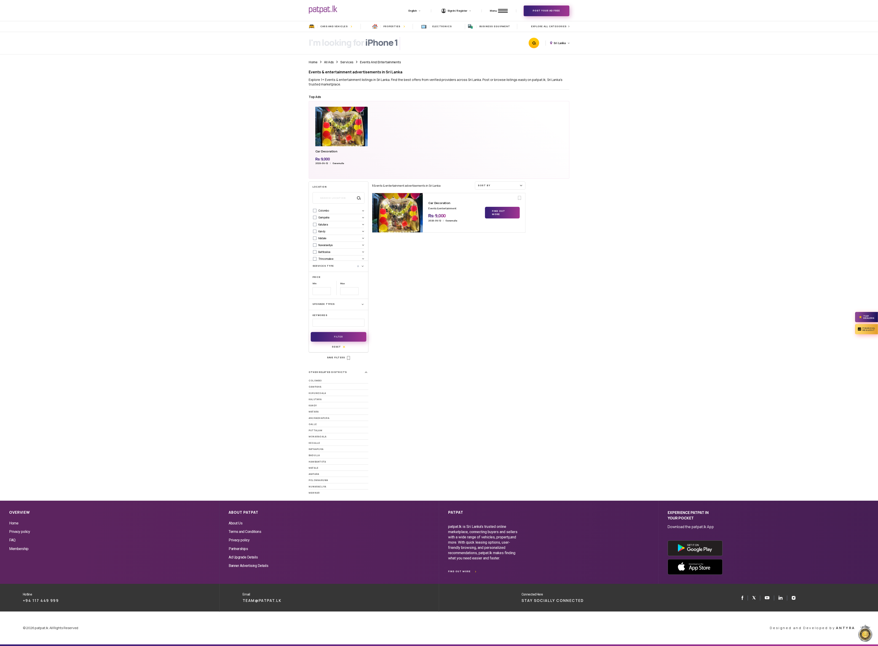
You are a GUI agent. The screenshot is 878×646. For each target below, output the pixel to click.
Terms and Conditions (245, 531)
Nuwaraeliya (318, 486)
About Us (235, 523)
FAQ (12, 540)
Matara (314, 411)
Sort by (484, 185)
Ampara (314, 474)
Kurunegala (317, 393)
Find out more (459, 571)
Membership (18, 549)
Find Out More (498, 213)
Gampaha (315, 386)
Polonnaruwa (318, 480)
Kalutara (315, 399)
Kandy (313, 405)
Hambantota (317, 461)
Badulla (314, 455)
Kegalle (314, 442)
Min (315, 283)
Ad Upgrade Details (243, 557)
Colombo (315, 380)
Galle (313, 424)
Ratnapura (316, 449)
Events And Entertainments (380, 62)
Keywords (320, 315)
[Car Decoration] (397, 212)
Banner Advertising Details (248, 566)
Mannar (314, 492)
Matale (314, 467)
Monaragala (318, 436)
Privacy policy (19, 531)
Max (342, 283)
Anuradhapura (319, 418)
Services (346, 62)
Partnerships (238, 549)
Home (313, 62)
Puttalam (315, 430)
